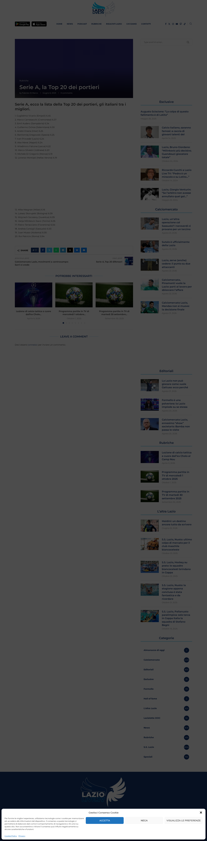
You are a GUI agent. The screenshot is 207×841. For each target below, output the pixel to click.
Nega (144, 820)
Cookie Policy (11, 836)
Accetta (104, 820)
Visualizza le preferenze (184, 820)
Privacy (21, 836)
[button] (200, 812)
